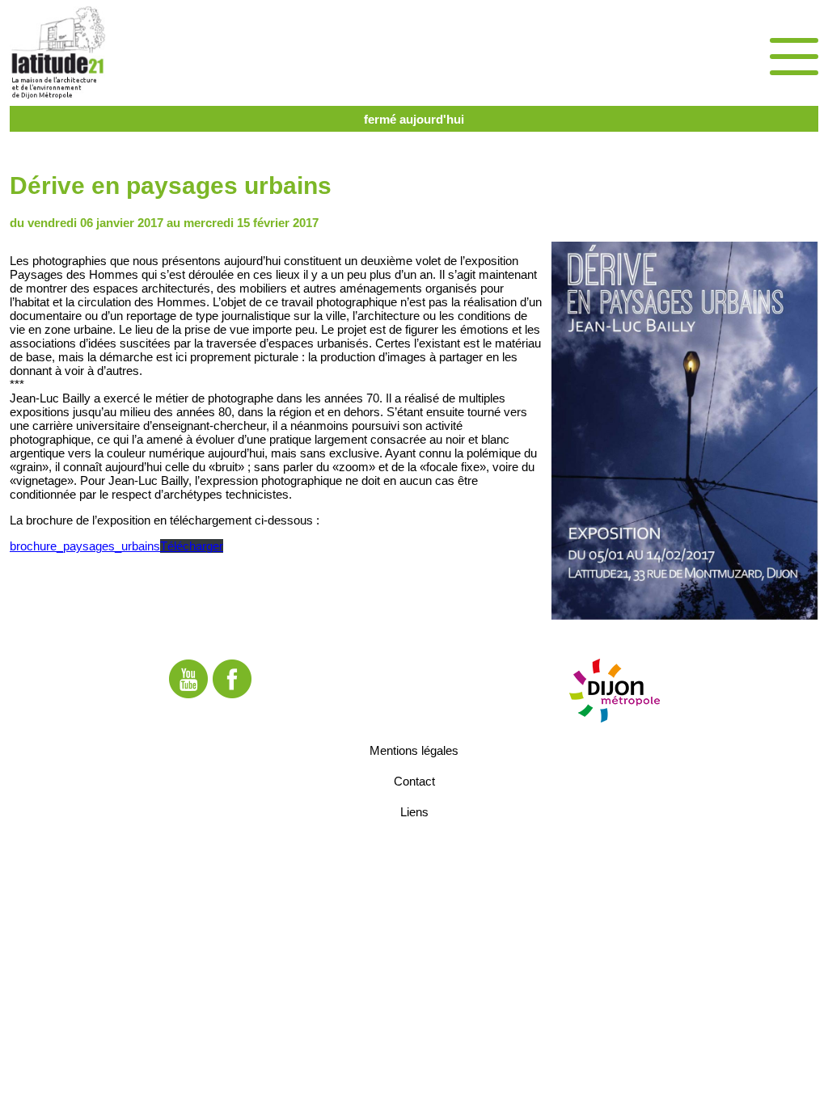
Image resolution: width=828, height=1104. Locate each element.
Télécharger (191, 546)
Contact (414, 781)
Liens (414, 812)
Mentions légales (414, 750)
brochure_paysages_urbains (85, 546)
